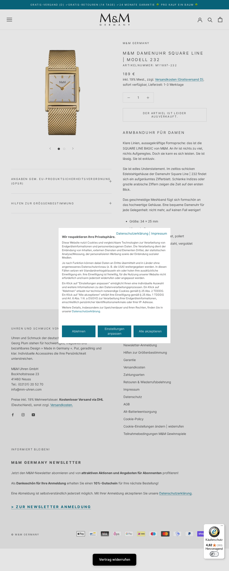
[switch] (214, 554)
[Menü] (222, 526)
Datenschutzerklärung (132, 233)
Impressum (159, 233)
